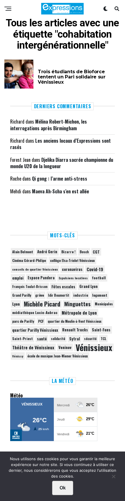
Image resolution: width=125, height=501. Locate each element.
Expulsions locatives (73, 278)
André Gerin (47, 251)
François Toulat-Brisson (29, 286)
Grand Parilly (21, 295)
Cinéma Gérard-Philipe (29, 260)
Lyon (16, 304)
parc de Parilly (23, 321)
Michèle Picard (42, 304)
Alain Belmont (22, 251)
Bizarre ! (68, 251)
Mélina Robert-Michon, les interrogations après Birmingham (48, 124)
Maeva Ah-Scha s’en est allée (60, 191)
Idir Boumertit (58, 295)
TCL (103, 338)
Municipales (104, 303)
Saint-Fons (101, 330)
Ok (63, 487)
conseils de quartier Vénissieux (35, 269)
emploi (18, 278)
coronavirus (72, 269)
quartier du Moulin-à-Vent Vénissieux (74, 321)
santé (42, 339)
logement (99, 295)
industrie (80, 295)
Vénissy (17, 356)
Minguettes (77, 304)
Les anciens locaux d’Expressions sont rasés (60, 144)
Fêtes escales (63, 286)
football (99, 277)
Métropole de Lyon (79, 312)
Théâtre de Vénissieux (33, 347)
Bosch (84, 251)
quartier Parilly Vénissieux (35, 330)
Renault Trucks (75, 330)
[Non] (113, 478)
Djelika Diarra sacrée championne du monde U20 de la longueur (61, 163)
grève (39, 295)
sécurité (90, 338)
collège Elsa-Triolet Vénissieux (72, 260)
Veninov (65, 347)
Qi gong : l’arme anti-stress (59, 178)
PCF (41, 321)
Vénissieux (94, 347)
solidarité (58, 338)
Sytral (74, 339)
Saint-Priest (22, 338)
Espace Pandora (41, 277)
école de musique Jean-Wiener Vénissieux (57, 355)
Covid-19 (95, 269)
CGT (96, 252)
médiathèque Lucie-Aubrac (35, 312)
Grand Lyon (88, 286)
